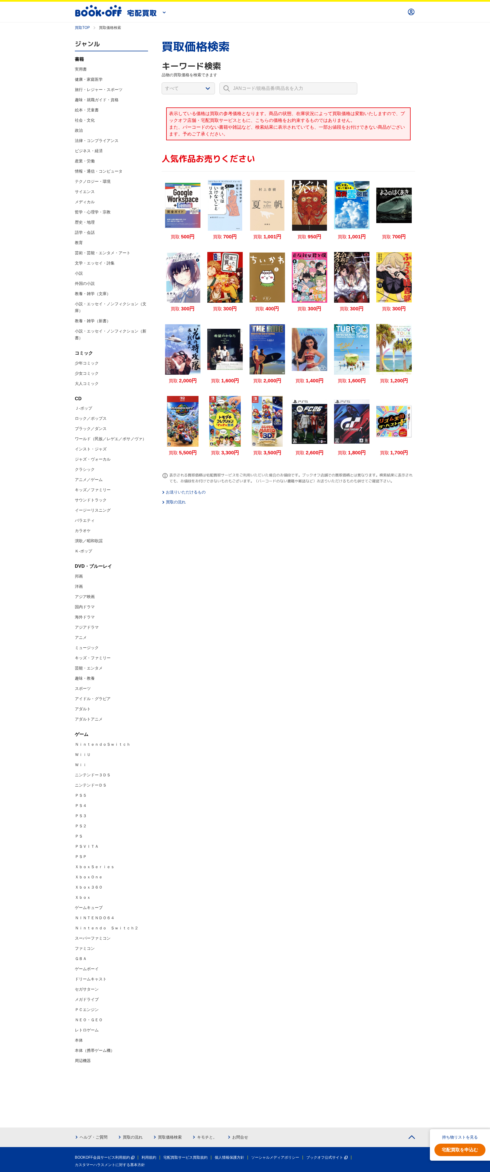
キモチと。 (207, 1137)
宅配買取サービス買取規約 (185, 1157)
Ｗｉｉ (81, 764)
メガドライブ (87, 999)
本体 (79, 1040)
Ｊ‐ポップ (83, 408)
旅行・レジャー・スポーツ (98, 89)
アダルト (83, 709)
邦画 (79, 576)
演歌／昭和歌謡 (89, 541)
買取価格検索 (170, 1137)
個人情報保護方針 (229, 1157)
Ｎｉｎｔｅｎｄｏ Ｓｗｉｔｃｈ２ (106, 928)
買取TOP (82, 28)
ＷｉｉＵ (83, 754)
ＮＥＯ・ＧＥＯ (89, 1020)
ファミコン (85, 948)
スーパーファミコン (93, 938)
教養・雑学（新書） (93, 321)
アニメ (81, 637)
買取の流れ (176, 502)
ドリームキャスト (91, 979)
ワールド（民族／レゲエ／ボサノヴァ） (110, 438)
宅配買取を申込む (460, 1149)
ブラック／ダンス (91, 428)
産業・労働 (85, 161)
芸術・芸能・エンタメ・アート (102, 253)
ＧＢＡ (81, 958)
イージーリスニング (93, 510)
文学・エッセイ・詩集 (95, 263)
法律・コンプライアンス (97, 140)
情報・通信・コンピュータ (98, 171)
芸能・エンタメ (89, 668)
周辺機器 (83, 1060)
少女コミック (87, 373)
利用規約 (148, 1157)
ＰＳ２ (81, 826)
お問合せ (240, 1137)
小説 (79, 273)
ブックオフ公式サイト (324, 1157)
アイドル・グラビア (93, 698)
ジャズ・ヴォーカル (93, 459)
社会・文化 (85, 120)
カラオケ (83, 530)
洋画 (79, 586)
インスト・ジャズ (91, 449)
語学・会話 (85, 232)
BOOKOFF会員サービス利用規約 (102, 1157)
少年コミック (87, 363)
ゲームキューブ (89, 907)
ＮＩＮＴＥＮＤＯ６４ (95, 917)
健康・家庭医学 (89, 79)
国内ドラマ (85, 607)
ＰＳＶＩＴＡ (87, 846)
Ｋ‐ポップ (83, 551)
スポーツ (83, 688)
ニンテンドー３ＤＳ (93, 775)
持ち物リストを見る (460, 1137)
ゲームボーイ (87, 969)
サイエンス (85, 191)
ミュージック (87, 647)
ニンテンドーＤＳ (91, 785)
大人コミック (87, 383)
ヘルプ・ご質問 (93, 1137)
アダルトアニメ (89, 719)
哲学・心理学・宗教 (93, 212)
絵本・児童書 (87, 110)
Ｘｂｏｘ (83, 897)
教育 (79, 242)
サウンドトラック (91, 500)
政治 (79, 130)
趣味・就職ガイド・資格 (97, 100)
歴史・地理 (85, 222)
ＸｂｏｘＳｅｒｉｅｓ (95, 866)
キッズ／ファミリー (93, 490)
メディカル (85, 202)
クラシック (85, 469)
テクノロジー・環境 (93, 181)
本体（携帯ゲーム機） (95, 1050)
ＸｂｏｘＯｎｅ (89, 877)
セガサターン (87, 989)
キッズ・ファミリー (93, 658)
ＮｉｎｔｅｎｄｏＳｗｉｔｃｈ (102, 744)
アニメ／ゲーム (89, 479)
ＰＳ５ (81, 795)
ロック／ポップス (91, 418)
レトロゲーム (87, 1030)
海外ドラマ (85, 617)
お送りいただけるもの (186, 492)
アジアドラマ (87, 627)
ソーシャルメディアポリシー (275, 1157)
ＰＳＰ (81, 856)
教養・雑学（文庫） (93, 293)
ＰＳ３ (81, 815)
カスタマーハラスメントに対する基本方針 (110, 1165)
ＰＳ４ (81, 805)
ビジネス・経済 (89, 151)
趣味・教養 (85, 678)
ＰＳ (79, 836)
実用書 (81, 69)
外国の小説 (85, 283)
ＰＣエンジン (87, 1009)
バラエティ (85, 520)
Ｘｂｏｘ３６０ (89, 887)
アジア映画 (85, 596)
